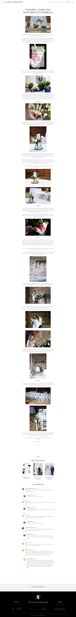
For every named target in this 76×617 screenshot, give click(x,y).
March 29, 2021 (35, 558)
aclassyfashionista (29, 495)
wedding (38, 6)
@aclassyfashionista (39, 586)
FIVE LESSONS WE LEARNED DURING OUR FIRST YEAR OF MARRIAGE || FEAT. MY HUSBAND (49, 478)
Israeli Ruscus (39, 165)
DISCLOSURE (19, 609)
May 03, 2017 (36, 488)
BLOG (13, 608)
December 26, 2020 (31, 549)
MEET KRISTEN (19, 608)
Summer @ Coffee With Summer (29, 488)
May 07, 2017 (36, 527)
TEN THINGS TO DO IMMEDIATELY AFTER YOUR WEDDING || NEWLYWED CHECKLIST (38, 478)
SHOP (13, 609)
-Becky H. (26, 542)
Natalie (26, 501)
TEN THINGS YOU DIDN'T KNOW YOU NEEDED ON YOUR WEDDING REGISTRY (26, 477)
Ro (25, 514)
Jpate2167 (26, 549)
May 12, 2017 (34, 495)
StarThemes (45, 615)
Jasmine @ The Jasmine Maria (29, 527)
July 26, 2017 (30, 542)
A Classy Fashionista (13, 2)
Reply (26, 492)
